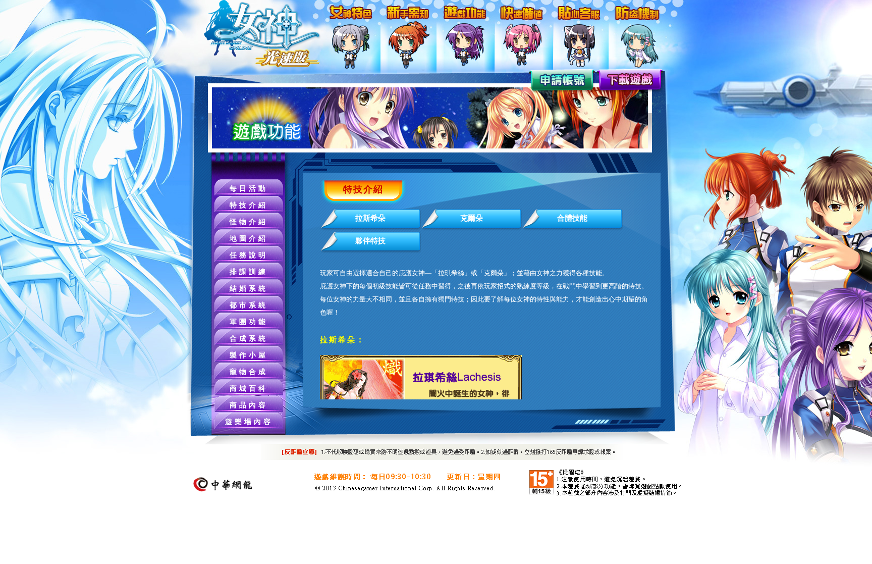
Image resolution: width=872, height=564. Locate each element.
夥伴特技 (370, 241)
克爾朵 (471, 218)
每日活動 (249, 188)
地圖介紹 (249, 238)
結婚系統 (249, 288)
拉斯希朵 (370, 218)
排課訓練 (249, 272)
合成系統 (249, 338)
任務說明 (249, 255)
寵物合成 (249, 372)
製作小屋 (249, 355)
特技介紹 (249, 205)
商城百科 (249, 388)
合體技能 (572, 218)
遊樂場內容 (249, 422)
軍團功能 (249, 322)
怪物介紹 (249, 222)
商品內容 (249, 405)
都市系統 (249, 305)
